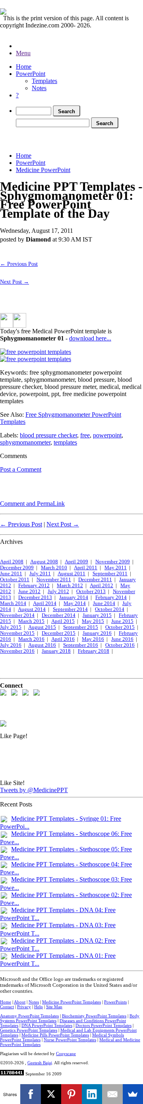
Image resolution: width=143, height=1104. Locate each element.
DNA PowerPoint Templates (46, 1025)
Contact (7, 1006)
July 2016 (10, 645)
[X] (51, 1094)
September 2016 (80, 645)
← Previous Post (19, 264)
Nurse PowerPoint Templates (70, 1039)
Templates (44, 80)
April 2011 (85, 567)
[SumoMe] (133, 1094)
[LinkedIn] (92, 1094)
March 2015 (31, 621)
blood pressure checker (48, 435)
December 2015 (58, 633)
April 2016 (63, 639)
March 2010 (54, 567)
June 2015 (122, 621)
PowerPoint (30, 73)
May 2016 (93, 639)
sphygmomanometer (25, 442)
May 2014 (75, 603)
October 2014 (109, 609)
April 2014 (44, 603)
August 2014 (32, 609)
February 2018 (93, 651)
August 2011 (71, 573)
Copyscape (66, 1053)
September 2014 (70, 609)
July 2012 (58, 591)
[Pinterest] (71, 1094)
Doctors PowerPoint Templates (103, 1025)
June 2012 (29, 591)
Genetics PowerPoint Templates (28, 1030)
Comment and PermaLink (32, 503)
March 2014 (13, 603)
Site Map (54, 1006)
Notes (39, 88)
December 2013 (35, 597)
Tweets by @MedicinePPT (34, 790)
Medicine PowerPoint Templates (71, 1002)
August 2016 (42, 645)
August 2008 (44, 562)
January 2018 (56, 651)
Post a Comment (20, 469)
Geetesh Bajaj (39, 1062)
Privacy (24, 1006)
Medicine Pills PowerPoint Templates (55, 1034)
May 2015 (93, 621)
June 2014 (104, 603)
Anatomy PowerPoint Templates (29, 1015)
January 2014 (73, 597)
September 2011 (110, 573)
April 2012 (101, 585)
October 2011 (14, 579)
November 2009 (112, 562)
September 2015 (80, 627)
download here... (90, 338)
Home (23, 66)
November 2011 (54, 579)
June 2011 (11, 573)
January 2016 (97, 633)
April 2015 (63, 621)
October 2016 (120, 645)
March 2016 (31, 639)
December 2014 (58, 615)
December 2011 (95, 579)
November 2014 (17, 615)
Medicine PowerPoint (43, 169)
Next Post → (14, 281)
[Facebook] (30, 1094)
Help (38, 1006)
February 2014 (111, 597)
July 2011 (40, 573)
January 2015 (97, 615)
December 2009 (17, 567)
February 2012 (34, 585)
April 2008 (11, 562)
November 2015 (17, 633)
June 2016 (122, 639)
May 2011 (115, 567)
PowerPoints (115, 1002)
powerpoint (107, 435)
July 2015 (10, 627)
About (19, 1002)
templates (65, 442)
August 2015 (42, 627)
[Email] (112, 1094)
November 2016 (17, 651)
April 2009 (76, 562)
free (85, 435)
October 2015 (120, 627)
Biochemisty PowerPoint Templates (94, 1015)
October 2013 (91, 591)
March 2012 (70, 585)
